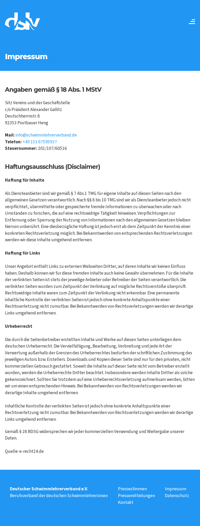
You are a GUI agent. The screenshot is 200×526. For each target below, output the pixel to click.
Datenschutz (177, 495)
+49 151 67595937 (40, 142)
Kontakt (125, 502)
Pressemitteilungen (136, 495)
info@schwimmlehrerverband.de (46, 135)
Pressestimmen (132, 489)
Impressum (175, 489)
